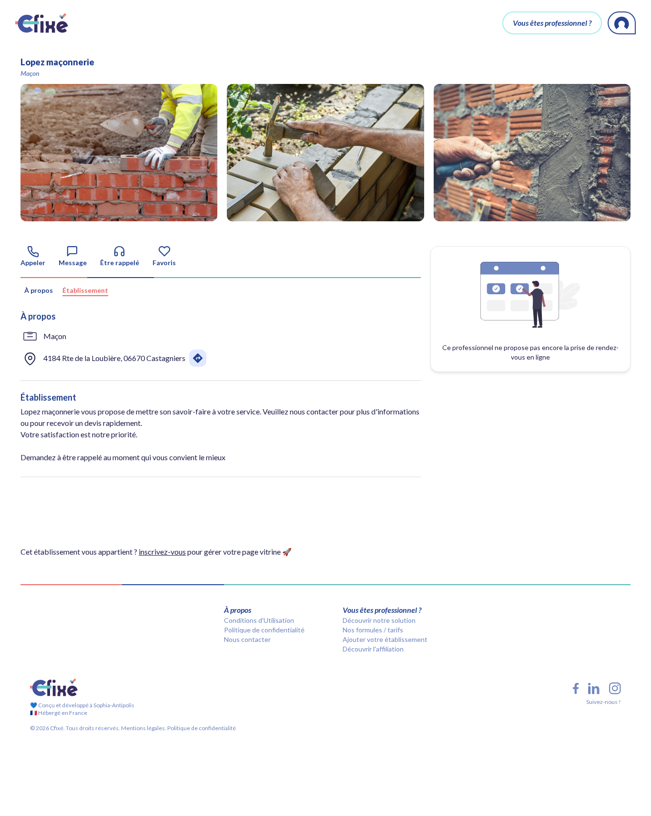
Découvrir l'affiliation (373, 649)
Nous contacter (247, 639)
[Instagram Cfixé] (615, 688)
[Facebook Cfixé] (576, 688)
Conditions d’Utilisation (259, 620)
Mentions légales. (143, 728)
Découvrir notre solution (379, 620)
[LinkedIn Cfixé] (594, 688)
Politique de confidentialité (264, 630)
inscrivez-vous (162, 551)
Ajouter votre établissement (385, 639)
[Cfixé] (41, 22)
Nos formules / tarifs (373, 630)
